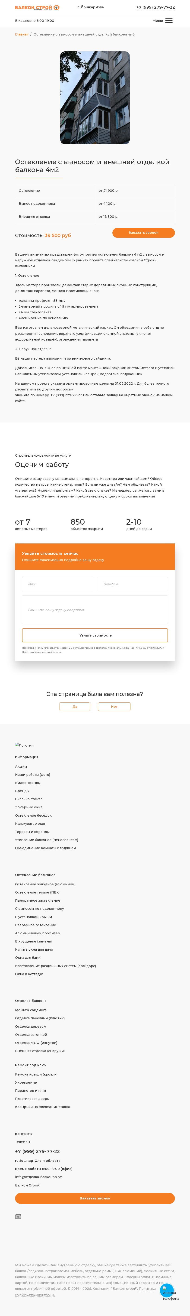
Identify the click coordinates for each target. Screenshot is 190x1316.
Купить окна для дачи (34, 949)
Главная (21, 34)
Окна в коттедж (29, 974)
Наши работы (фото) (32, 775)
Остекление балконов (35, 875)
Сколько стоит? (28, 799)
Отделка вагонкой (31, 1035)
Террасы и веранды (32, 832)
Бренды (22, 791)
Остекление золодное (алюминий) (45, 884)
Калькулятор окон (30, 824)
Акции (21, 766)
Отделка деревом (30, 1026)
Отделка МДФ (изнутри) (36, 1043)
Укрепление (26, 1082)
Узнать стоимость (95, 635)
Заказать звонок (143, 233)
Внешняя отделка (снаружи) (40, 1051)
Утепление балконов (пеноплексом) (46, 840)
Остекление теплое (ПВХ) (37, 892)
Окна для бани (28, 957)
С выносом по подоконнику (39, 909)
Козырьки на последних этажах (43, 1107)
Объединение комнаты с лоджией (45, 848)
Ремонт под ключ (30, 1065)
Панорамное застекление (37, 900)
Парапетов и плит (30, 1091)
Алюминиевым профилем (37, 933)
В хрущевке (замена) (33, 941)
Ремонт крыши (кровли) (36, 1074)
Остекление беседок (33, 815)
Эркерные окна (28, 807)
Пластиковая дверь (32, 1099)
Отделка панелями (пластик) (40, 1018)
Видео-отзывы (28, 783)
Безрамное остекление (35, 925)
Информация (26, 757)
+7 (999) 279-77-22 (155, 7)
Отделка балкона (31, 1001)
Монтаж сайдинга (31, 1010)
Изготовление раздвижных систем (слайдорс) (55, 966)
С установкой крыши (33, 917)
